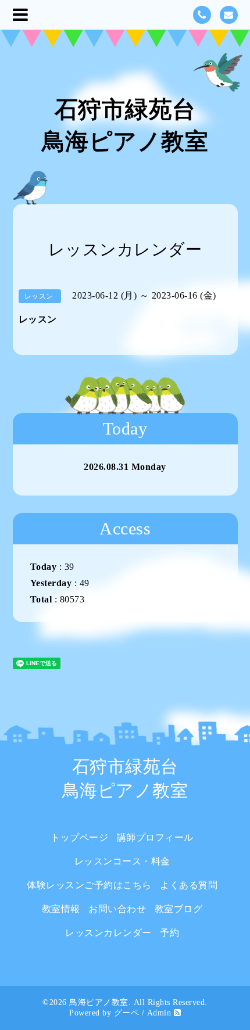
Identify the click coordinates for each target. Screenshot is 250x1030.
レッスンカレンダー (108, 933)
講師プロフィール (155, 837)
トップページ (79, 837)
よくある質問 (188, 885)
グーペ (127, 1013)
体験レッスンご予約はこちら (89, 885)
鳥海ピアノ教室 (98, 1002)
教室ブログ (179, 909)
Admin (159, 1013)
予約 (169, 933)
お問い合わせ (117, 909)
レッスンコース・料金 (122, 861)
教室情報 (61, 909)
